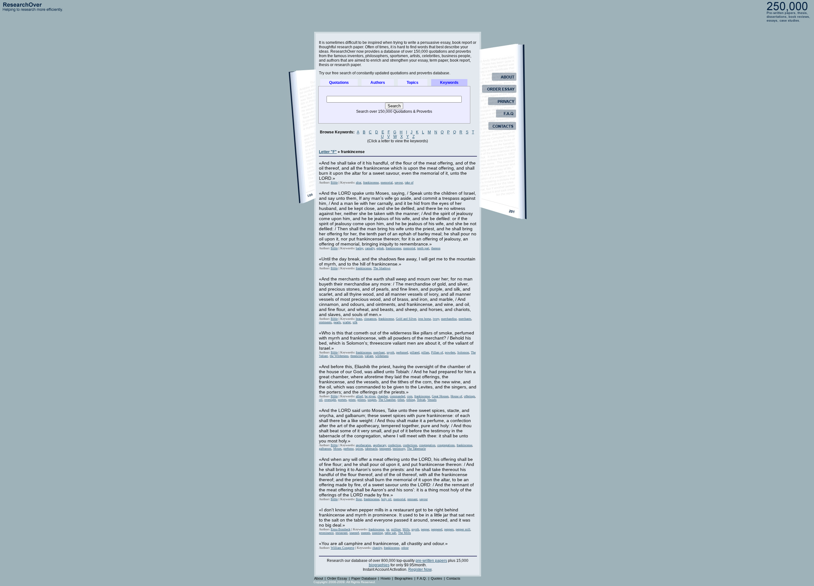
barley (359, 248)
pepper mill (463, 529)
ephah (380, 248)
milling (396, 529)
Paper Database (363, 578)
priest (351, 399)
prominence (326, 533)
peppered (436, 529)
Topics (412, 82)
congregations (446, 445)
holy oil (386, 499)
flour (359, 499)
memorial (387, 182)
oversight (330, 399)
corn (409, 396)
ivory (436, 318)
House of (456, 396)
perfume (348, 448)
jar (387, 529)
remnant (412, 499)
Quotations (339, 82)
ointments (325, 322)
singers (372, 399)
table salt (390, 533)
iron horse (424, 318)
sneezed (354, 533)
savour (399, 182)
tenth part (423, 248)
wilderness (382, 356)
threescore (356, 356)
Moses (337, 448)
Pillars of (437, 352)
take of (409, 182)
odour (405, 547)
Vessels (432, 399)
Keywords (449, 82)
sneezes (365, 533)
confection (394, 445)
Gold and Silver (406, 318)
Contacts (453, 578)
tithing (410, 399)
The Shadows (381, 268)
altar (358, 182)
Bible (334, 182)
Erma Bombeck (340, 529)
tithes (400, 399)
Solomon (463, 352)
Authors (377, 82)
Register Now (419, 569)
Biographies (404, 578)
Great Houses (440, 396)
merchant (379, 352)
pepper (425, 529)
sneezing (377, 533)
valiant (369, 356)
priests (361, 399)
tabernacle (371, 448)
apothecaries (363, 445)
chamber (382, 396)
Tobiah (421, 399)
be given (370, 396)
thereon (435, 248)
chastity (377, 547)
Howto (385, 578)
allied (359, 396)
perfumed (402, 352)
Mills (406, 529)
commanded (397, 396)
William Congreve (342, 547)
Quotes (436, 578)
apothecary (379, 445)
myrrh (390, 352)
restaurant (341, 533)
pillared (414, 352)
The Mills (404, 533)
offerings (469, 396)
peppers (449, 529)
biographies (379, 565)
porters (342, 399)
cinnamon (370, 318)
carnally (370, 248)
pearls (337, 322)
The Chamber (387, 399)
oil (320, 399)
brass (359, 318)
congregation (427, 445)
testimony (399, 448)
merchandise (449, 318)
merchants (465, 318)
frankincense (371, 182)
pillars (425, 352)
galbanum (325, 448)
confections (410, 445)
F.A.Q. (422, 578)
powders (450, 352)
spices (359, 448)
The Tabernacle (416, 448)
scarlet (347, 322)
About (318, 578)
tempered (385, 448)
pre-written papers (431, 560)
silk (355, 322)
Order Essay (337, 578)
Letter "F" (328, 152)
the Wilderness (339, 356)
